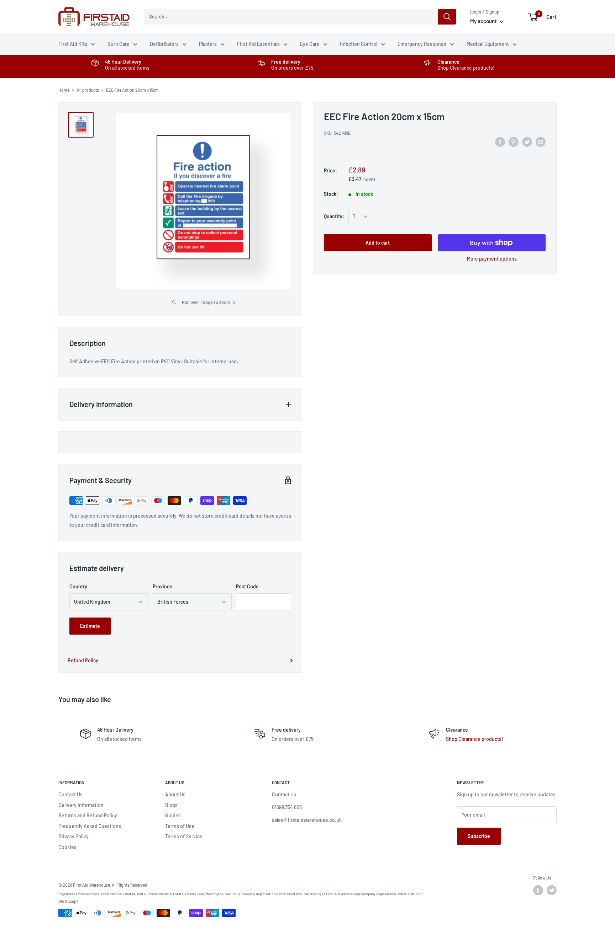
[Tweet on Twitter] (527, 142)
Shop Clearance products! (466, 68)
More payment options (492, 259)
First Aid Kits (72, 44)
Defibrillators (164, 44)
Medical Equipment (488, 44)
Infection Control (358, 44)
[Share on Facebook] (500, 142)
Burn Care (118, 44)
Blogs (171, 805)
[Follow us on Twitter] (552, 890)
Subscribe (479, 836)
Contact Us (70, 794)
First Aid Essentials (258, 44)
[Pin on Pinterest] (514, 142)
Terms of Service (184, 836)
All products (88, 89)
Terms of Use (179, 826)
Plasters (208, 44)
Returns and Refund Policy (87, 815)
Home (63, 89)
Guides (173, 815)
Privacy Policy (73, 836)
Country (78, 586)
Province (162, 586)
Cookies (67, 847)
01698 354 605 (287, 807)
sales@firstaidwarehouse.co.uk (307, 820)
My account (484, 21)
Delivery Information (81, 805)
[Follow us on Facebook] (538, 890)
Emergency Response (422, 44)
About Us (175, 794)
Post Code (247, 586)
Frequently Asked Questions (89, 826)
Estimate (90, 626)
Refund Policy (83, 660)
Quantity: (334, 216)
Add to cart (378, 243)
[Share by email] (541, 142)
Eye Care (310, 44)
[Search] (447, 17)
